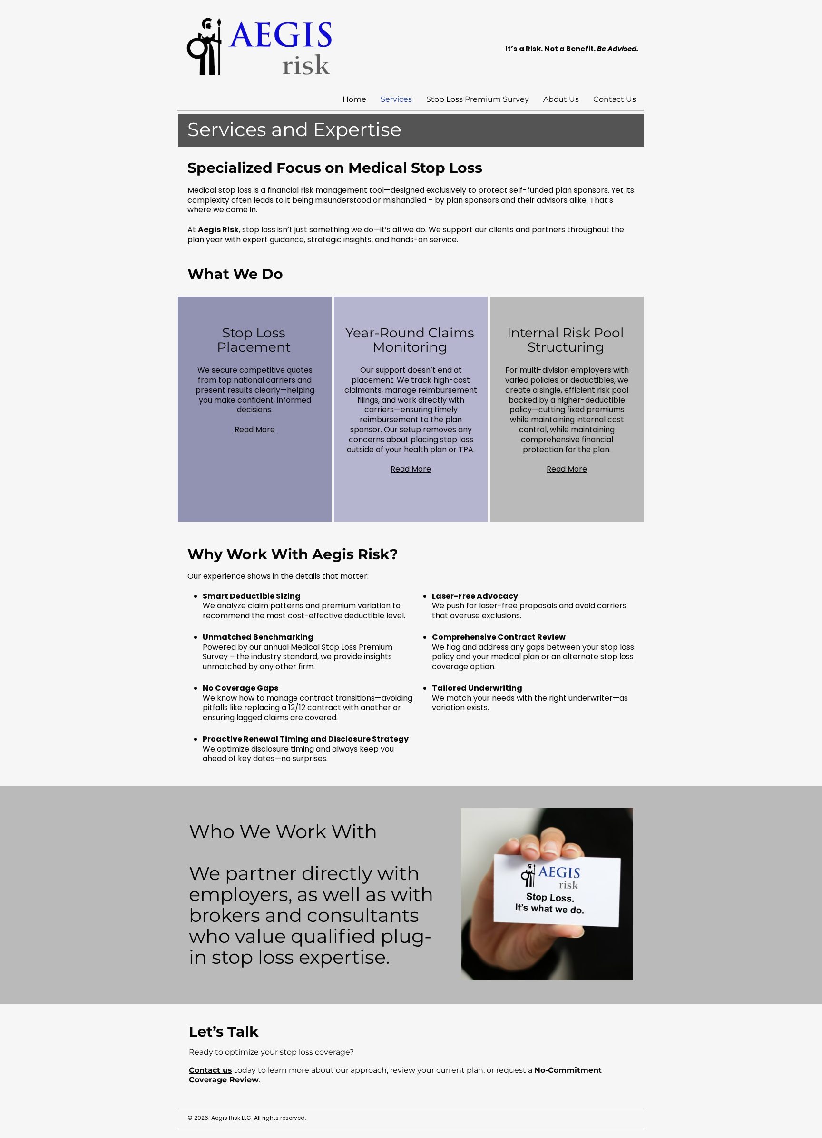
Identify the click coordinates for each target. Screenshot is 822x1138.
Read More (255, 429)
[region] (255, 409)
